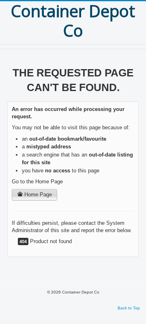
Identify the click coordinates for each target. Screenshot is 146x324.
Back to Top (129, 308)
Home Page (37, 194)
